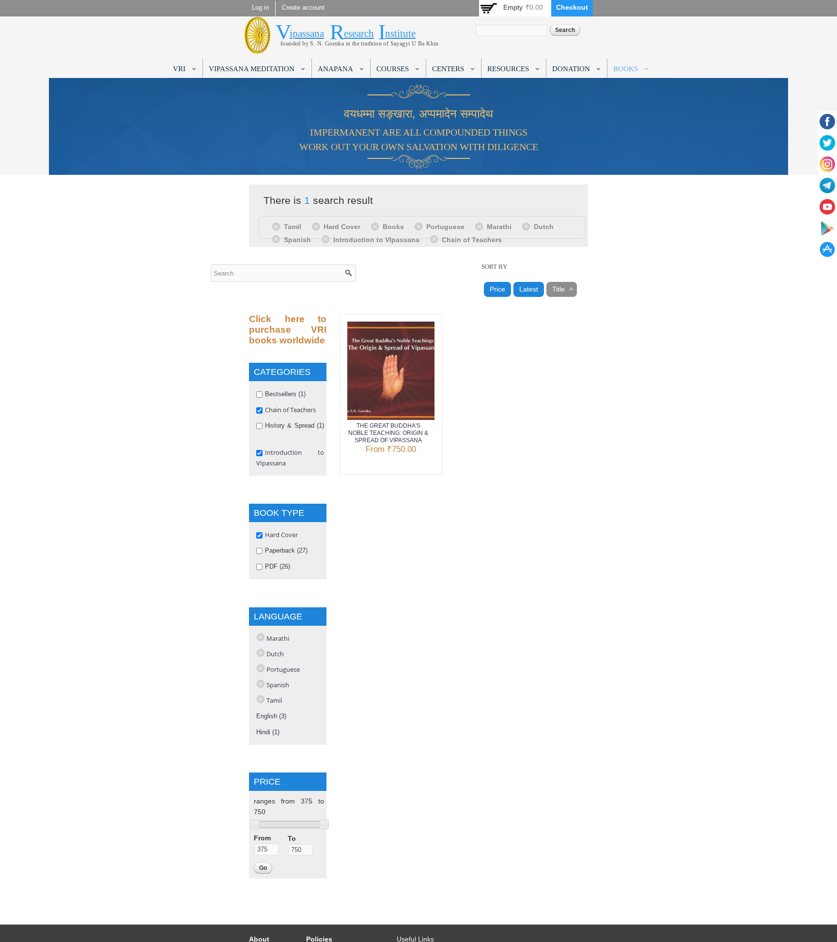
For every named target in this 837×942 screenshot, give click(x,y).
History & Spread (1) (294, 425)
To (292, 838)
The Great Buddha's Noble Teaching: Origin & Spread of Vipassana (388, 433)
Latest (528, 289)
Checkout (572, 7)
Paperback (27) (286, 550)
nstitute (400, 33)
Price (497, 289)
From (262, 838)
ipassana (307, 33)
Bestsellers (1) (285, 394)
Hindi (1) (267, 732)
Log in (260, 7)
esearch (359, 33)
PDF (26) (277, 566)
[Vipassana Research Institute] (257, 48)
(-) (278, 226)
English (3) (271, 716)
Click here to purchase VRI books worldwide (287, 329)
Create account (303, 7)
